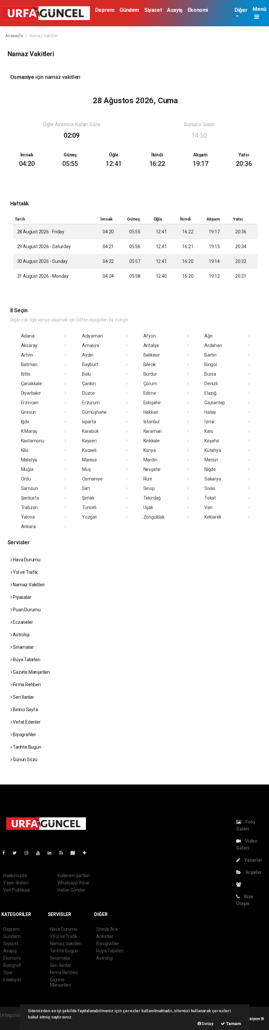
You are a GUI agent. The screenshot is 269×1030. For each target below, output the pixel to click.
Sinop (149, 488)
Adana (27, 336)
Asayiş (174, 10)
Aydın (87, 355)
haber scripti (12, 1022)
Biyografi (12, 965)
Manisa (89, 459)
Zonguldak (154, 517)
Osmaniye (92, 478)
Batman (29, 364)
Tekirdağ (152, 498)
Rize (147, 478)
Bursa (210, 374)
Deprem (104, 10)
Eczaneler (22, 622)
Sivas (209, 488)
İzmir (209, 421)
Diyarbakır (31, 393)
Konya (149, 450)
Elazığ (210, 393)
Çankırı (89, 383)
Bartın (210, 355)
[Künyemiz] (240, 884)
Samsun (29, 488)
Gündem (129, 10)
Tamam (233, 1023)
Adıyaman (92, 336)
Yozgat (89, 517)
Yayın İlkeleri (15, 882)
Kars (208, 431)
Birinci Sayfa (25, 709)
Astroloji (20, 634)
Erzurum (91, 402)
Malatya (29, 459)
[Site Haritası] (75, 852)
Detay (207, 1023)
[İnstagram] (29, 852)
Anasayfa (14, 35)
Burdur (150, 374)
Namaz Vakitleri (28, 584)
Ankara (28, 526)
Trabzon (29, 507)
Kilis (25, 450)
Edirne (149, 393)
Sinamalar (22, 647)
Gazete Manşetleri (31, 672)
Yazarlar (252, 860)
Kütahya (212, 450)
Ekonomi (198, 10)
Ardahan (213, 345)
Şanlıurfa (30, 498)
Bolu (86, 374)
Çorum (150, 383)
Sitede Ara (106, 929)
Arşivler (252, 872)
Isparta (89, 421)
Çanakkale (31, 383)
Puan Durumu (26, 609)
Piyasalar (21, 597)
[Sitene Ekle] (87, 852)
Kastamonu (32, 440)
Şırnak (88, 498)
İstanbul (151, 421)
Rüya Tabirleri (26, 659)
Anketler (104, 936)
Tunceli (89, 507)
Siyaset (153, 10)
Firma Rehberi (26, 684)
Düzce (88, 393)
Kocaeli (89, 450)
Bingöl (210, 364)
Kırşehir (211, 440)
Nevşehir (152, 469)
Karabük (90, 431)
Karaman (152, 431)
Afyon (149, 336)
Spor (8, 972)
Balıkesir (151, 355)
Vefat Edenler (26, 722)
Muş (86, 469)
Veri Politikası (16, 890)
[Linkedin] (52, 852)
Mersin (211, 459)
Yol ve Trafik (24, 572)
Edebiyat (12, 979)
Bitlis (26, 374)
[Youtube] (40, 852)
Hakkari (150, 412)
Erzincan (29, 402)
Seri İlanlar (23, 697)
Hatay (210, 412)
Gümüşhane (94, 412)
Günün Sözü (24, 759)
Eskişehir (152, 402)
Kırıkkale (151, 440)
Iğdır (25, 421)
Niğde (210, 469)
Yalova (28, 517)
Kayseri (89, 440)
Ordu (26, 478)
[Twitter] (17, 852)
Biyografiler (24, 734)
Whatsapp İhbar (73, 882)
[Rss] (63, 852)
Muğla (27, 469)
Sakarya (212, 478)
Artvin (27, 355)
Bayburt (90, 364)
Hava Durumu (26, 559)
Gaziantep (214, 402)
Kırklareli (212, 517)
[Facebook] (6, 852)
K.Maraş (29, 431)
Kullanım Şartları (73, 875)
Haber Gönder (71, 890)
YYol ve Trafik (63, 936)
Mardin (150, 459)
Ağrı (208, 336)
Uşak (148, 507)
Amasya (90, 345)
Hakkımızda (15, 875)
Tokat (210, 498)
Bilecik (149, 364)
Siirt (86, 488)
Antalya (151, 345)
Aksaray (29, 345)
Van (208, 507)
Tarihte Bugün (26, 747)
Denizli (211, 383)
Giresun (28, 412)
